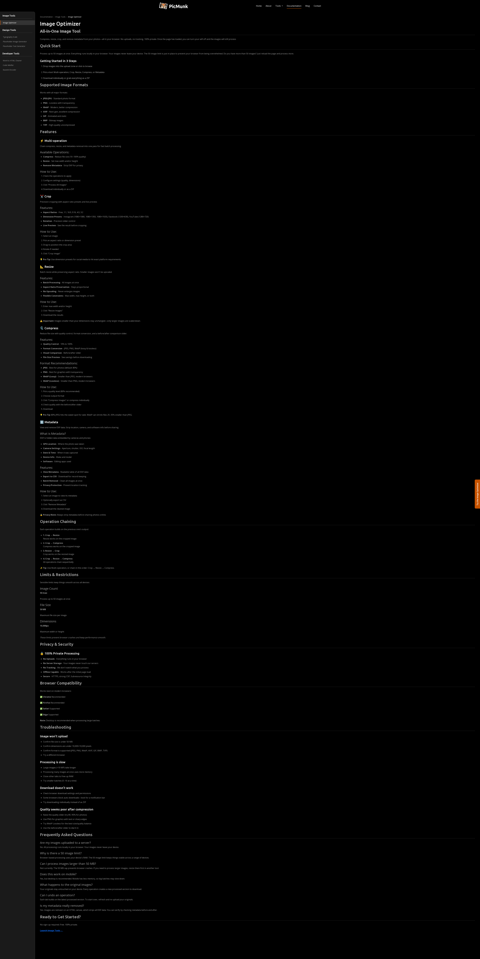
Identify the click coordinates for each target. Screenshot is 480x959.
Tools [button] (278, 5)
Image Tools (60, 17)
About (268, 5)
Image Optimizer (9, 22)
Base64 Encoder (9, 70)
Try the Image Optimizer (477, 494)
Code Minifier (8, 65)
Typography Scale (10, 37)
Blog (307, 5)
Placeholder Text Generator (14, 46)
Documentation (294, 5)
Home (259, 5)
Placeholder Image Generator (15, 41)
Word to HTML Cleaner (12, 60)
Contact (317, 5)
